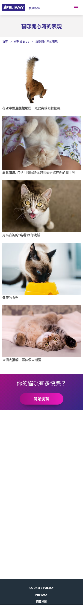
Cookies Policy (41, 588)
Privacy (41, 595)
